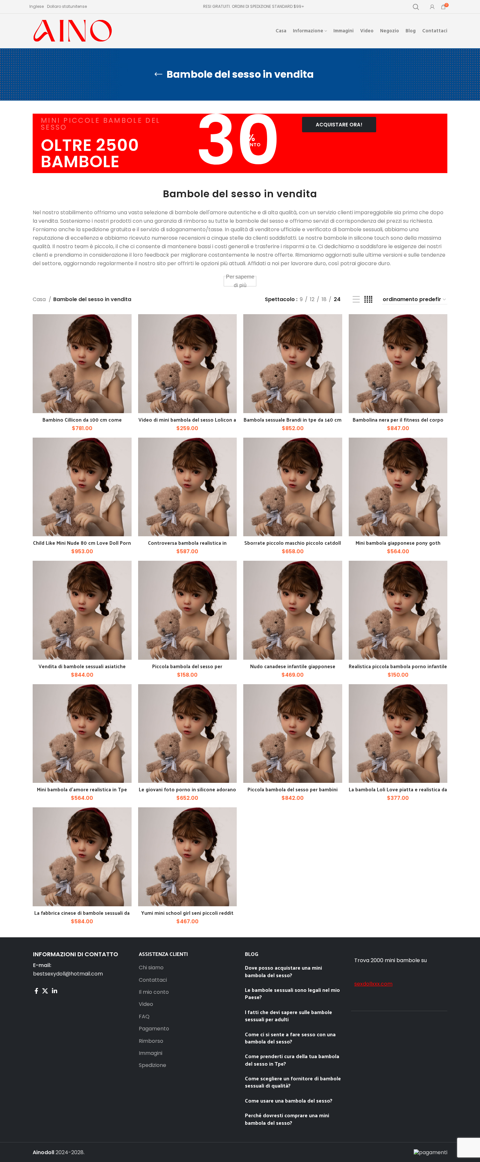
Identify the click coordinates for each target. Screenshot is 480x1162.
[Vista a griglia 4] (368, 299)
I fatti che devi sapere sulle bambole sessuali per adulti (288, 1015)
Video (146, 1004)
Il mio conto (154, 992)
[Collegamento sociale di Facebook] (36, 991)
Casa (40, 299)
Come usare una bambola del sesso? (288, 1100)
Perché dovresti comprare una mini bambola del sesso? (287, 1118)
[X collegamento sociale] (45, 991)
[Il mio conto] (432, 6)
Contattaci (153, 980)
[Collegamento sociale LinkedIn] (54, 991)
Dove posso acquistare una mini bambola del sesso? (283, 971)
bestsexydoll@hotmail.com (68, 973)
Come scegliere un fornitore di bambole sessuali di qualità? (293, 1081)
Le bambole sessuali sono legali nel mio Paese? (292, 993)
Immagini (150, 1053)
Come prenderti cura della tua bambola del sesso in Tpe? (292, 1059)
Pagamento (154, 1028)
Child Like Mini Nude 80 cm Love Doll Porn (82, 542)
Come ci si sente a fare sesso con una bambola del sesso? (290, 1037)
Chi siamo (151, 967)
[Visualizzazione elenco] (356, 299)
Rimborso (151, 1041)
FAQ (144, 1016)
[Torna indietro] (158, 74)
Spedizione (152, 1065)
